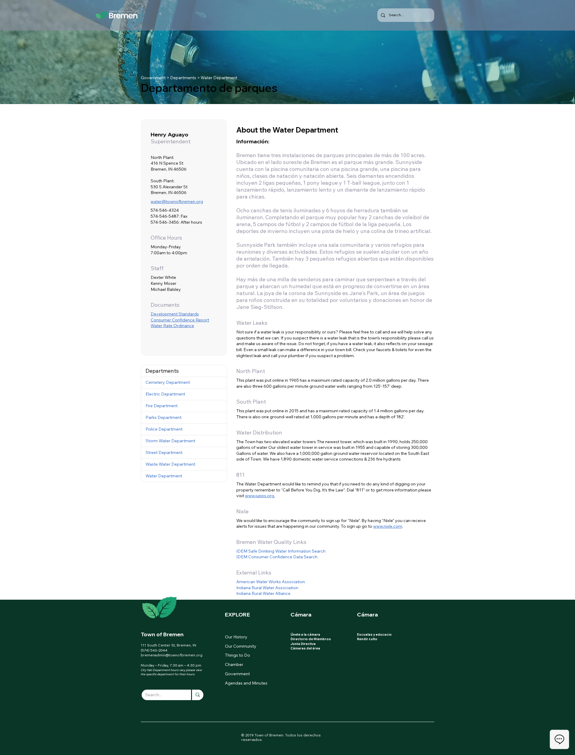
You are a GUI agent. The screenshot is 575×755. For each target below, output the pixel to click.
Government (153, 77)
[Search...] (197, 695)
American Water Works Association (270, 581)
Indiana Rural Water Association (267, 587)
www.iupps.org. (260, 495)
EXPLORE (237, 614)
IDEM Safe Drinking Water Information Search (281, 551)
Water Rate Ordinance (172, 325)
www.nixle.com (387, 526)
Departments (183, 77)
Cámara (300, 614)
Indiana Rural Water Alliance (263, 593)
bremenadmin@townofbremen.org (171, 655)
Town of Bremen (162, 634)
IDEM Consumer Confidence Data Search (276, 557)
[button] (184, 371)
